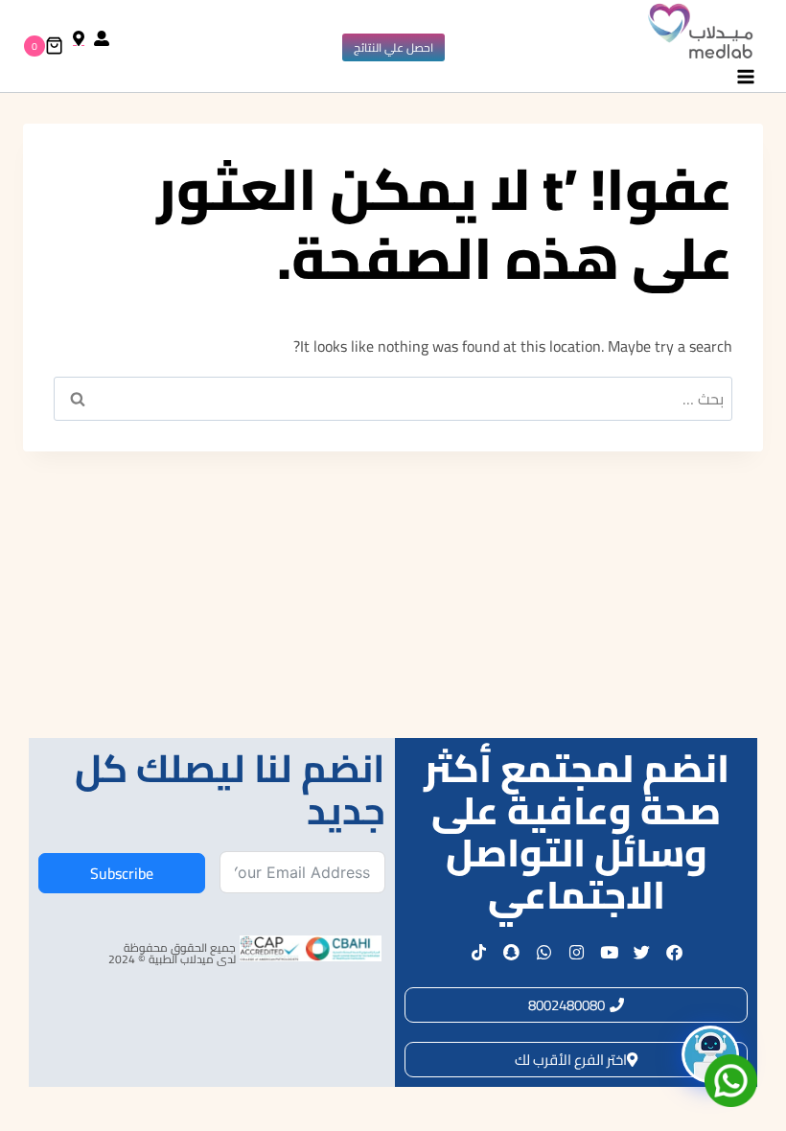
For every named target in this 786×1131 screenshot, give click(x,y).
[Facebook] (674, 951)
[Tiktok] (478, 951)
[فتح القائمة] (745, 77)
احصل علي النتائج (393, 47)
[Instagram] (576, 951)
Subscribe (121, 873)
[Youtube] (608, 951)
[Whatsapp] (543, 951)
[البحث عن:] (393, 398)
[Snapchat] (511, 951)
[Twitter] (641, 951)
